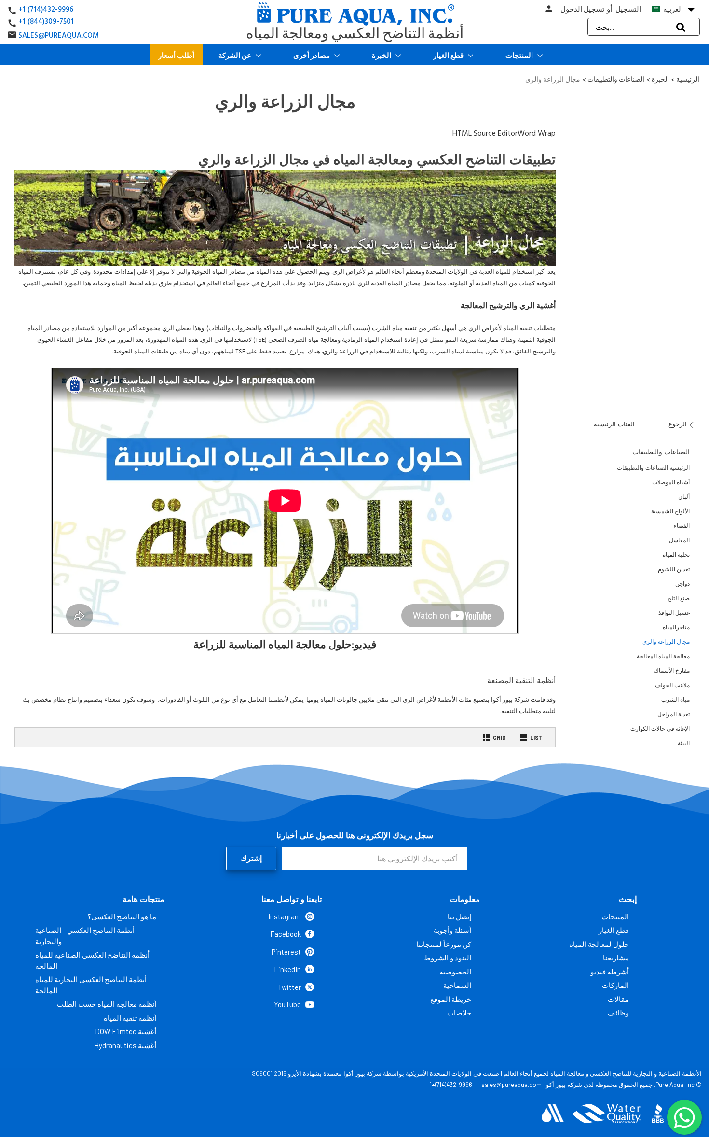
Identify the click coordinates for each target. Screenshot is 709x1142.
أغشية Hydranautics (125, 1045)
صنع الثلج (679, 598)
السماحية (457, 985)
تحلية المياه (676, 554)
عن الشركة (235, 55)
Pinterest (286, 951)
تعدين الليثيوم (674, 569)
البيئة (684, 743)
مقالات (618, 999)
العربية (678, 9)
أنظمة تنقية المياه (130, 1018)
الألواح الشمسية (670, 511)
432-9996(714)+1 (451, 1084)
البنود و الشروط (447, 957)
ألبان (684, 496)
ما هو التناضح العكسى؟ (121, 916)
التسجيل (628, 9)
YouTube (287, 1004)
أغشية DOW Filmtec (125, 1031)
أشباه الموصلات (671, 482)
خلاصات (459, 1012)
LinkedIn (287, 969)
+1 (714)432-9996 (45, 9)
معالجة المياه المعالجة (663, 656)
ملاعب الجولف (672, 685)
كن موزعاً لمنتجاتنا (443, 944)
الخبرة (382, 55)
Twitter (289, 987)
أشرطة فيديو (609, 971)
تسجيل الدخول (582, 9)
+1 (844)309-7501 (46, 21)
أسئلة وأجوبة (452, 930)
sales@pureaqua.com (511, 1084)
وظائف (618, 1012)
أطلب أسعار (176, 55)
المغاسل (679, 540)
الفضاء (682, 525)
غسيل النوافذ (674, 612)
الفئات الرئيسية (614, 424)
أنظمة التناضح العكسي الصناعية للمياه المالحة (92, 960)
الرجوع (678, 424)
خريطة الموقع (450, 999)
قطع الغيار (449, 55)
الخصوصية (455, 971)
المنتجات (519, 55)
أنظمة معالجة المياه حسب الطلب (106, 1004)
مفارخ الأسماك (672, 670)
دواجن (682, 583)
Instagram (284, 916)
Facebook (285, 934)
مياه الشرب (675, 699)
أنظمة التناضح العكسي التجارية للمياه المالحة (91, 985)
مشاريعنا (616, 957)
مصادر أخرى (312, 55)
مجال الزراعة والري (666, 641)
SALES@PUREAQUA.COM (58, 35)
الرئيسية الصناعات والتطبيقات (653, 467)
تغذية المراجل (673, 714)
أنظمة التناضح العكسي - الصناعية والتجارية (85, 935)
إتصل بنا (459, 916)
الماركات (615, 985)
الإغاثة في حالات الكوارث (660, 728)
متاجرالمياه (676, 627)
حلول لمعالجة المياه (599, 944)
